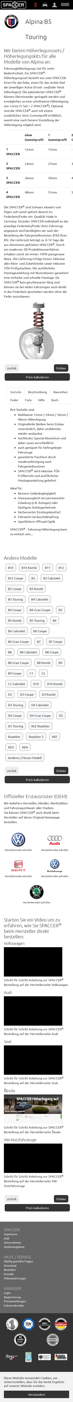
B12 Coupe (15, 578)
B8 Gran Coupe (18, 663)
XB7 (54, 736)
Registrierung (12, 1297)
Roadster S (36, 736)
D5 (61, 715)
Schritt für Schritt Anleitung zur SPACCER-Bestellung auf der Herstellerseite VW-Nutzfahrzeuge (34, 1181)
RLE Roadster (40, 726)
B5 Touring (37, 620)
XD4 (25, 747)
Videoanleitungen (15, 1278)
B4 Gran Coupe (40, 610)
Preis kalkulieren (37, 377)
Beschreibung (37, 392)
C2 (43, 673)
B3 (33, 578)
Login (7, 1292)
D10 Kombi (54, 684)
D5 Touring (15, 726)
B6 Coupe (40, 631)
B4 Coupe (14, 610)
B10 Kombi (29, 567)
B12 (61, 567)
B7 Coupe (55, 641)
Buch (54, 400)
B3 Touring (15, 599)
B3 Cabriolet (51, 578)
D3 (10, 694)
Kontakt (9, 1274)
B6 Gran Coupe (18, 641)
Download (10, 1265)
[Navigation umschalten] (65, 4)
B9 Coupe (14, 673)
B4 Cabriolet (39, 599)
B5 (60, 610)
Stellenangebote (14, 1246)
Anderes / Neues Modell (25, 758)
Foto (28, 400)
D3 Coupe (27, 694)
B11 (47, 567)
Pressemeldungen (15, 1301)
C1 (31, 673)
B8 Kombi (43, 663)
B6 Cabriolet (16, 631)
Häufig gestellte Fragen (18, 1261)
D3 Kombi (48, 694)
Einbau (61, 368)
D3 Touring (15, 705)
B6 (54, 620)
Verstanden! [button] (36, 1394)
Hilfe (41, 400)
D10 (36, 684)
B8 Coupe (52, 652)
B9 (60, 663)
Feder (14, 400)
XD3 (11, 747)
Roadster (14, 736)
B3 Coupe (14, 589)
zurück (11, 368)
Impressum (10, 1234)
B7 (39, 641)
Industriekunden (14, 1305)
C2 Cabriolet (16, 684)
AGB (6, 1238)
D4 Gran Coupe (40, 715)
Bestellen (10, 1269)
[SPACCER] (13, 5)
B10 (10, 567)
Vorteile (15, 392)
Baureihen (61, 392)
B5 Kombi (14, 620)
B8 (10, 652)
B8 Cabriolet (28, 652)
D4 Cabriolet (40, 705)
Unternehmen (12, 1242)
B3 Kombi (36, 589)
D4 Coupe (15, 715)
